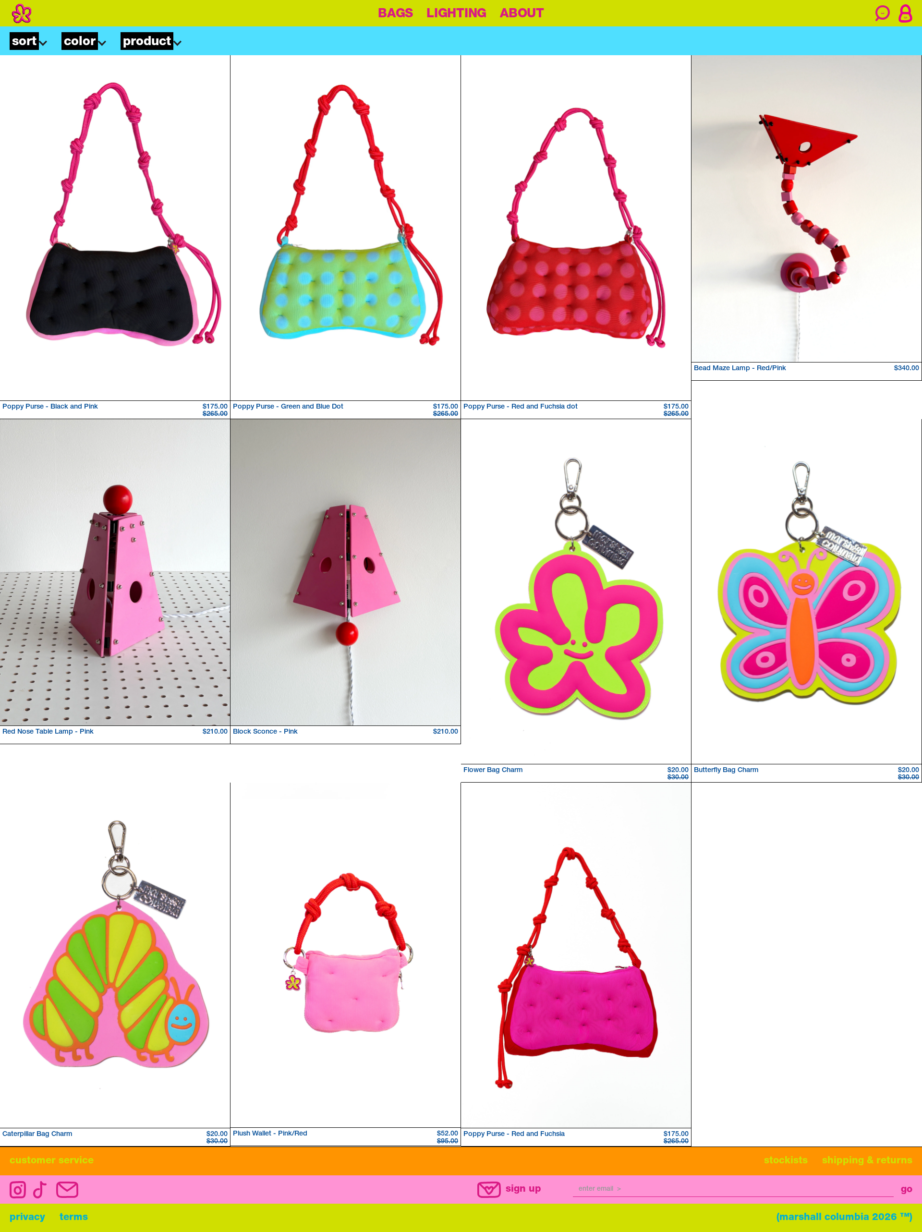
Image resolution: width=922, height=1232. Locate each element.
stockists (786, 1161)
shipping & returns (867, 1161)
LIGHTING (456, 14)
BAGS (395, 14)
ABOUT (522, 14)
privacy (27, 1218)
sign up (523, 1190)
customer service (52, 1161)
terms (74, 1218)
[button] (28, 43)
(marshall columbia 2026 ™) (844, 1218)
